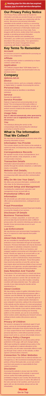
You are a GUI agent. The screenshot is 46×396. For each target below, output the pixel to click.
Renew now (10, 6)
